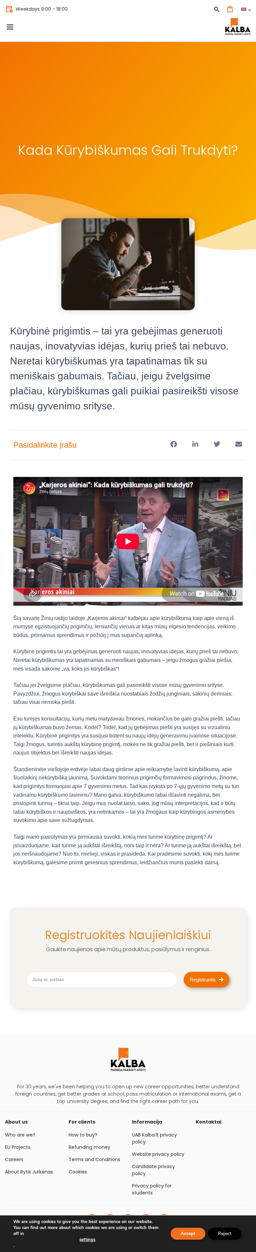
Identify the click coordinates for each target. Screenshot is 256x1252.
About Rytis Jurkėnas (29, 1171)
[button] (173, 444)
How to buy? (83, 1135)
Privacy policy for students (152, 1189)
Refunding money (89, 1147)
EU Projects (17, 1147)
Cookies (78, 1171)
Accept (188, 1233)
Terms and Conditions (94, 1159)
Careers (14, 1159)
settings (87, 1240)
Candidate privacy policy (153, 1170)
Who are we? (20, 1135)
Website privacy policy (158, 1154)
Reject (224, 1233)
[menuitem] (246, 9)
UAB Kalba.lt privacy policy (154, 1138)
